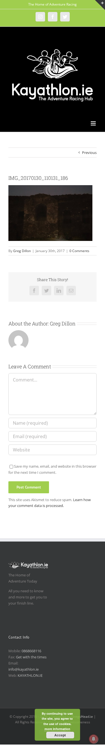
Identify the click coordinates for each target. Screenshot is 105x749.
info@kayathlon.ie (23, 669)
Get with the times (31, 656)
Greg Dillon (22, 250)
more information (57, 729)
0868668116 (31, 650)
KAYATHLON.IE (30, 675)
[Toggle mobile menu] (94, 123)
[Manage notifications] (93, 738)
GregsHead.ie (82, 716)
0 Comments (79, 250)
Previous (89, 152)
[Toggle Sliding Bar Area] (100, 5)
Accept (60, 735)
